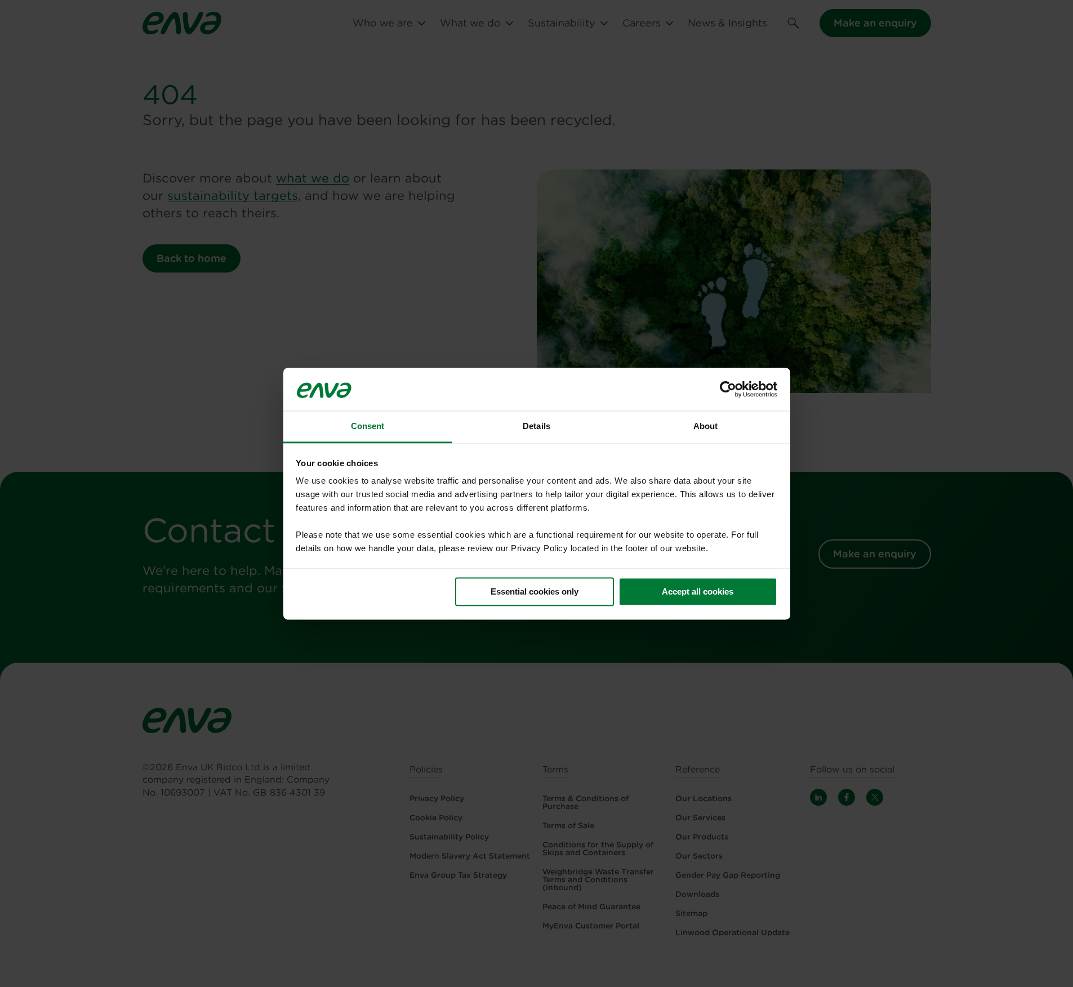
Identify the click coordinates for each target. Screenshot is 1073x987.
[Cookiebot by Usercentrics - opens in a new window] (728, 389)
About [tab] (705, 426)
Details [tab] (536, 426)
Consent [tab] (368, 426)
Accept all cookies (697, 591)
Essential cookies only (534, 591)
